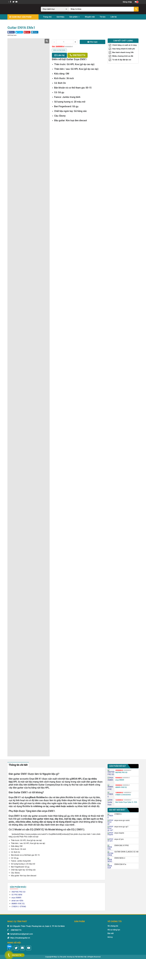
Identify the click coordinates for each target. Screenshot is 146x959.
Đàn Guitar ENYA (14, 22)
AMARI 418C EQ (18, 903)
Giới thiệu (60, 17)
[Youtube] (16, 2)
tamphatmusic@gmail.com (21, 934)
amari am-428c (17, 901)
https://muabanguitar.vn (20, 938)
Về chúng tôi (113, 926)
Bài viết (111, 933)
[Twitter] (13, 2)
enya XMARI (16, 898)
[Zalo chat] (9, 947)
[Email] (22, 948)
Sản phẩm (73, 17)
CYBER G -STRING (19, 906)
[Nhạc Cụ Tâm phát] (21, 9)
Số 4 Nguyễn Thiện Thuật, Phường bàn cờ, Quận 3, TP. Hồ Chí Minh (37, 926)
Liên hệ (114, 17)
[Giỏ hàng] (135, 2)
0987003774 (78, 55)
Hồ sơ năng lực (114, 930)
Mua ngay (93, 42)
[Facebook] (10, 2)
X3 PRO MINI (17, 895)
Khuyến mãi (90, 17)
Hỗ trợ (110, 937)
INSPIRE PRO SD (18, 892)
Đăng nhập (127, 2)
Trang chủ (47, 17)
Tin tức (103, 17)
